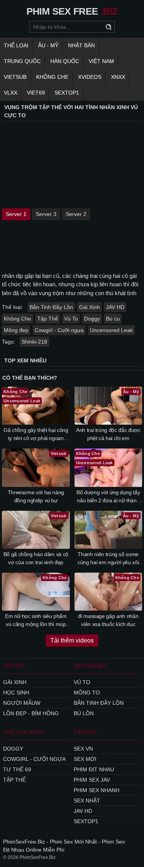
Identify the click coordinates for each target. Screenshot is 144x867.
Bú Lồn (84, 713)
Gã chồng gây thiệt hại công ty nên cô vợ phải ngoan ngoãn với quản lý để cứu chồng (35, 434)
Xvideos (89, 77)
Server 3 (46, 214)
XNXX (118, 77)
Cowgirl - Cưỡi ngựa (59, 330)
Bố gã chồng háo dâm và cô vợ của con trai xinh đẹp (35, 558)
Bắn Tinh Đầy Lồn (51, 307)
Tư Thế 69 (17, 769)
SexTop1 (86, 821)
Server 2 (76, 214)
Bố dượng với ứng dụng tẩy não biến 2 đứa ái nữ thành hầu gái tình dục (108, 497)
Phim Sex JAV (92, 780)
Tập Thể (47, 319)
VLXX (10, 93)
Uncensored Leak (111, 330)
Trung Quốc (22, 61)
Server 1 (16, 214)
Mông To (87, 692)
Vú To (71, 319)
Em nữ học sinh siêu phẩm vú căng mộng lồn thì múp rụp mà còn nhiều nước (36, 620)
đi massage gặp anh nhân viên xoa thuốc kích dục (108, 620)
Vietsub (15, 77)
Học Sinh (16, 692)
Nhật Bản (81, 45)
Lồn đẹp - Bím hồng (31, 713)
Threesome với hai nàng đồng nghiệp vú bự (36, 496)
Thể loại (16, 45)
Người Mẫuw (21, 703)
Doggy (92, 319)
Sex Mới (85, 759)
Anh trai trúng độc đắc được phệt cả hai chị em (108, 434)
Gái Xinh (89, 307)
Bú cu (113, 319)
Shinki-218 (34, 342)
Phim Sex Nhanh (96, 790)
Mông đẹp (16, 330)
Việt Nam (101, 61)
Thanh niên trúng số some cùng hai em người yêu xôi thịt (108, 558)
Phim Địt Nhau (94, 769)
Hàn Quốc (64, 61)
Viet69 (36, 93)
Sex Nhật (87, 800)
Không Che (52, 77)
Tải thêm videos (72, 640)
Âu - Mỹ (48, 45)
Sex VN (83, 749)
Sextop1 (67, 93)
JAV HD (115, 307)
